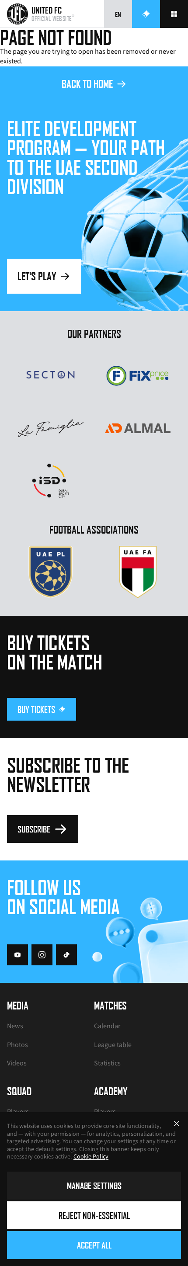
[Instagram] (41, 954)
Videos (17, 1063)
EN (118, 14)
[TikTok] (66, 954)
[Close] (176, 1123)
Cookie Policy (90, 1156)
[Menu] (174, 14)
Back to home (87, 83)
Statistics (107, 1063)
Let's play (36, 276)
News (15, 1026)
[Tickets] (146, 14)
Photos (17, 1045)
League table (113, 1045)
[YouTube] (17, 954)
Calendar (107, 1026)
